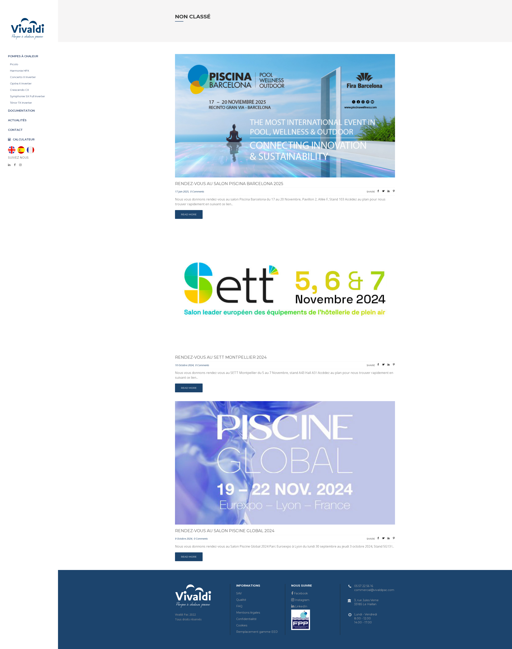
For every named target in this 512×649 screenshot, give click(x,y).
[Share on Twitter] (383, 192)
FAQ (239, 606)
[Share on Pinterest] (394, 192)
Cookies (241, 625)
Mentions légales (248, 612)
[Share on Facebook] (378, 192)
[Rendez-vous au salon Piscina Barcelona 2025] (285, 115)
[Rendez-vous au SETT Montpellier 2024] (285, 289)
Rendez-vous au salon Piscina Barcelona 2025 (229, 183)
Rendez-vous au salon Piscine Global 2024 (224, 530)
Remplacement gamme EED (257, 632)
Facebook (300, 593)
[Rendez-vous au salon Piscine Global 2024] (285, 463)
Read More (189, 214)
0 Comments (197, 191)
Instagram (301, 600)
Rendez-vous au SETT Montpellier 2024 (221, 357)
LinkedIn (300, 606)
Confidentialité (246, 619)
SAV (239, 593)
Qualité (241, 600)
